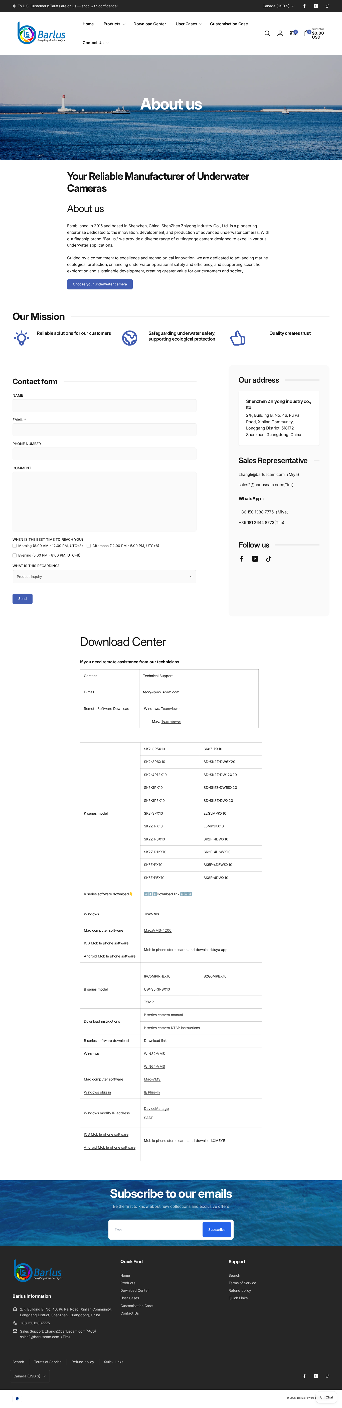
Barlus (301, 1397)
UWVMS (152, 914)
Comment (22, 468)
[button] (113, 24)
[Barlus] (38, 1282)
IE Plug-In (152, 1092)
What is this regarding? (36, 566)
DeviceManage (156, 1108)
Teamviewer (171, 708)
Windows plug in (97, 1092)
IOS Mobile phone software (106, 1134)
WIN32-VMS (154, 1053)
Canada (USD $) (276, 6)
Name (18, 395)
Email (19, 419)
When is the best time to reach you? (48, 539)
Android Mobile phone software (109, 1147)
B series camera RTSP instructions (172, 1028)
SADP (148, 1118)
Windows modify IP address (107, 1113)
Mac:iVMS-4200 (158, 930)
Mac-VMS (152, 1079)
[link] (65, 6)
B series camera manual (163, 1015)
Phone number (27, 444)
